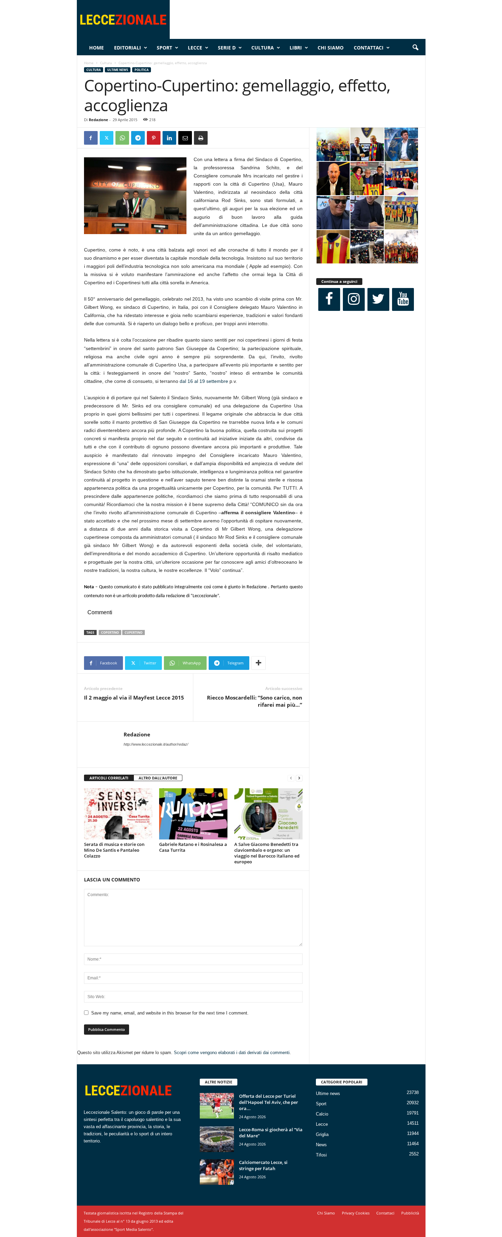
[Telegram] (138, 138)
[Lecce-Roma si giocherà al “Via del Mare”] (217, 1139)
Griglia (322, 1134)
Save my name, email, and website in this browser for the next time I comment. (170, 1013)
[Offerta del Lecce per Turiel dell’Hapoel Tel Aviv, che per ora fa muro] (217, 1106)
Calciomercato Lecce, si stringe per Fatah (263, 1165)
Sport (164, 47)
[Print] (201, 138)
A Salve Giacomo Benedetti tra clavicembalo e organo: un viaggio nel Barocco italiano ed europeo (266, 853)
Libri (296, 47)
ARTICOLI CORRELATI (108, 777)
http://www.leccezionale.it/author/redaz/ (156, 744)
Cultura (262, 47)
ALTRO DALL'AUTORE (158, 777)
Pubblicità (410, 1213)
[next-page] (299, 778)
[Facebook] (91, 138)
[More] (258, 663)
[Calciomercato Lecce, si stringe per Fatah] (217, 1172)
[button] (415, 47)
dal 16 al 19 (192, 381)
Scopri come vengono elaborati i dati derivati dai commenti (232, 1052)
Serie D (227, 47)
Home (96, 47)
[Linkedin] (169, 138)
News (321, 1144)
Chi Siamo (331, 47)
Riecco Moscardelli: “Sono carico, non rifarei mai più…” (254, 701)
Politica (142, 70)
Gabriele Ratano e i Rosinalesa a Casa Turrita (193, 847)
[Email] (185, 138)
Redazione (98, 119)
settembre (216, 381)
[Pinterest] (154, 138)
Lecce (195, 47)
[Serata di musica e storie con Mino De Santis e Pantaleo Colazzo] (118, 813)
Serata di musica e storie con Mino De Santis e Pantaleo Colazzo (114, 850)
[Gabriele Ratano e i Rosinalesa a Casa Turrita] (193, 813)
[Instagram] (354, 299)
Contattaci (369, 47)
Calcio (322, 1114)
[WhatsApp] (122, 138)
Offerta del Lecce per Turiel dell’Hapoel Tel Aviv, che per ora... (268, 1102)
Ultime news (117, 70)
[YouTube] (403, 299)
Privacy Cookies (355, 1213)
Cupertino (133, 632)
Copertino (110, 632)
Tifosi (321, 1154)
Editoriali (127, 47)
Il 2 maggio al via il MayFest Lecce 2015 (134, 697)
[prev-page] (291, 778)
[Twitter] (106, 138)
